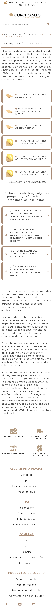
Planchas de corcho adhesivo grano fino (30, 142)
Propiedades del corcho (26, 590)
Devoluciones (26, 563)
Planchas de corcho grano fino (30, 95)
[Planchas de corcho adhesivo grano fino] (9, 142)
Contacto (26, 475)
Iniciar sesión (26, 507)
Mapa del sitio (26, 491)
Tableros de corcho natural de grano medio (30, 111)
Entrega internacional (26, 524)
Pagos (26, 546)
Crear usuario (26, 513)
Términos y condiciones (26, 486)
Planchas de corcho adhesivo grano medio (30, 157)
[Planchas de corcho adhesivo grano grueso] (9, 173)
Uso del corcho (26, 584)
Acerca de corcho (27, 579)
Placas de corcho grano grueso (28, 126)
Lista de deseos (26, 519)
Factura (26, 551)
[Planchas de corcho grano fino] (9, 96)
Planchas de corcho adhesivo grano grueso (31, 173)
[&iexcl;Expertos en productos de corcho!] (26, 15)
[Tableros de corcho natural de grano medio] (9, 111)
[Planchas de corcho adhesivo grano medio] (9, 158)
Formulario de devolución (26, 557)
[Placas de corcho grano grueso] (9, 127)
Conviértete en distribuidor (26, 596)
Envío (26, 540)
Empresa (26, 480)
